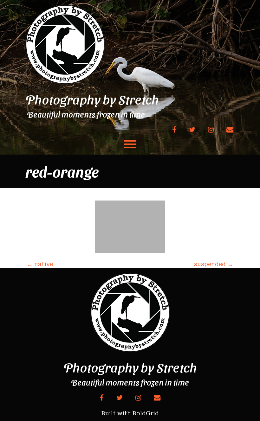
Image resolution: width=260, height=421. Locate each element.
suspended (213, 264)
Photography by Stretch (92, 99)
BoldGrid (146, 413)
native (40, 264)
